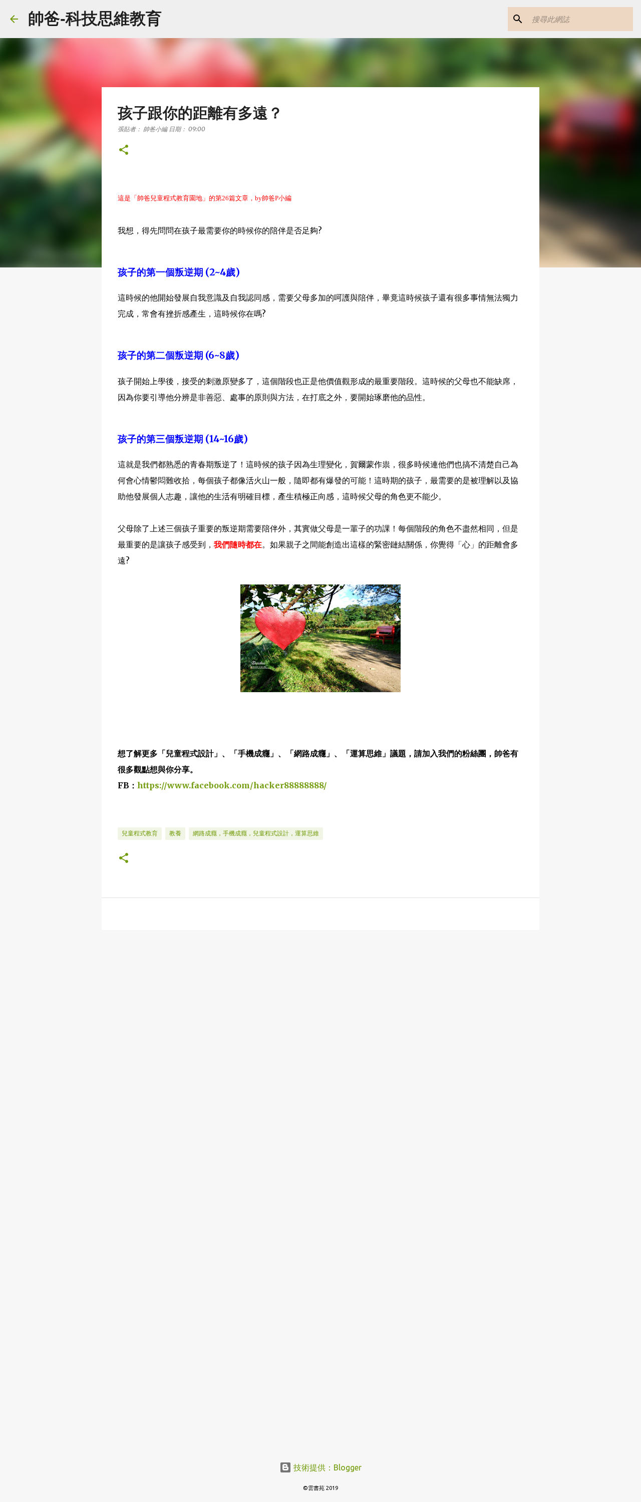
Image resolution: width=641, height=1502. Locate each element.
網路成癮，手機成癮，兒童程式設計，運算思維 (256, 833)
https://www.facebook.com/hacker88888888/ (232, 785)
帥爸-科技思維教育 (95, 19)
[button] (124, 150)
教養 (175, 833)
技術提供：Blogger (326, 1467)
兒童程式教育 (140, 833)
